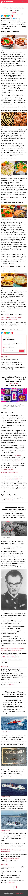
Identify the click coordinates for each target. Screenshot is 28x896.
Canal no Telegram (8, 469)
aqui (8, 107)
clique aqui (11, 499)
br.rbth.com (18, 455)
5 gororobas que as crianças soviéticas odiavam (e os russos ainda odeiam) (12, 363)
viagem (10, 860)
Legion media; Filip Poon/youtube (9, 175)
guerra (4, 659)
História (13, 511)
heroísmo (4, 662)
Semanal (6, 347)
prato (10, 329)
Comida (14, 12)
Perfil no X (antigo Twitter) (10, 472)
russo (3, 860)
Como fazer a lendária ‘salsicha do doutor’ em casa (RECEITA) (13, 368)
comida (4, 329)
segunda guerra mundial (15, 659)
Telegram (17, 18)
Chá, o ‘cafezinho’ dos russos (9, 359)
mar (15, 860)
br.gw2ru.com (18, 460)
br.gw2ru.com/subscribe (15, 478)
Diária (12, 347)
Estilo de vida (14, 383)
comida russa (17, 329)
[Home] (2, 2)
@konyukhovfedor (7, 731)
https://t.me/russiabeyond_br (11, 656)
